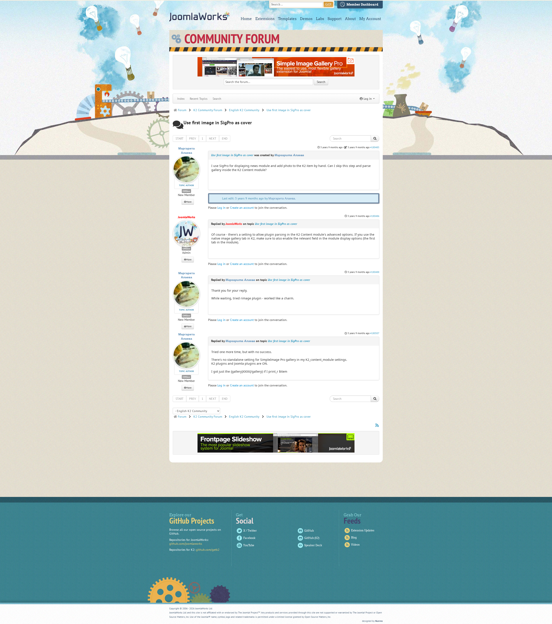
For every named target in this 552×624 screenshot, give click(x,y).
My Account (370, 19)
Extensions (264, 19)
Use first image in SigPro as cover (232, 155)
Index (181, 99)
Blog (354, 537)
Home (246, 19)
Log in (221, 208)
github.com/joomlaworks (185, 544)
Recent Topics (198, 99)
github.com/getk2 (208, 550)
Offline (186, 191)
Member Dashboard (362, 4)
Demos (306, 19)
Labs (320, 19)
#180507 (374, 333)
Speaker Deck (313, 545)
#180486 (374, 216)
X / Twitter (250, 530)
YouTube (248, 545)
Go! (328, 4)
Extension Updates (362, 530)
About (350, 19)
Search (217, 99)
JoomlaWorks (199, 16)
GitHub (309, 530)
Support (335, 19)
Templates (287, 19)
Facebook (249, 538)
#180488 (374, 272)
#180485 (374, 147)
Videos (355, 544)
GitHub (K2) (311, 538)
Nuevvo (379, 620)
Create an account (242, 208)
